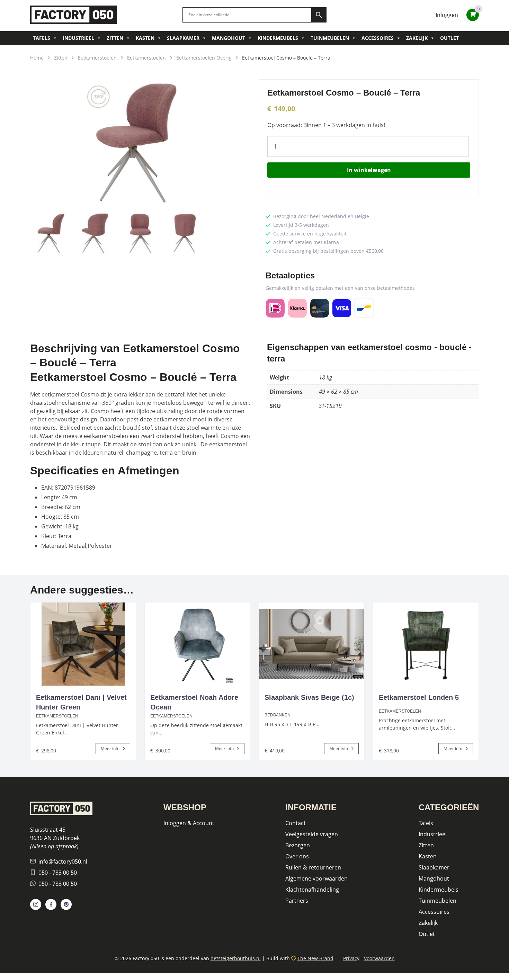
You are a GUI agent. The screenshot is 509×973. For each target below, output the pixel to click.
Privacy (351, 958)
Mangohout (228, 38)
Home (37, 57)
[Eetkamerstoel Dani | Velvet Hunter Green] (83, 644)
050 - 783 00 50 (57, 872)
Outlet (449, 38)
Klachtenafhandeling (312, 889)
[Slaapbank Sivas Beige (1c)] (311, 644)
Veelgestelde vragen (311, 834)
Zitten (115, 38)
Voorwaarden (379, 958)
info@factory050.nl (62, 861)
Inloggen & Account (188, 823)
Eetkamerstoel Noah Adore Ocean (194, 702)
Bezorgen (297, 845)
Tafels (41, 38)
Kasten (145, 38)
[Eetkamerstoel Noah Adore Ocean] (197, 644)
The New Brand (315, 958)
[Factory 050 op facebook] (50, 904)
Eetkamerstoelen (97, 57)
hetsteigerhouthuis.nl (236, 958)
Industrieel (78, 38)
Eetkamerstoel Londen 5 (419, 697)
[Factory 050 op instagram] (35, 904)
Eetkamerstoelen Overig (204, 57)
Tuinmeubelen (330, 38)
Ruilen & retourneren (313, 867)
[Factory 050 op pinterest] (66, 904)
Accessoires (377, 38)
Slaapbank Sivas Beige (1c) (309, 697)
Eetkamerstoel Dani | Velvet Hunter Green (81, 702)
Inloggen (447, 15)
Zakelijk (417, 38)
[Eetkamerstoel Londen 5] (426, 644)
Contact (295, 823)
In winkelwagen (369, 170)
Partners (296, 900)
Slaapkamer (183, 38)
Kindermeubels (278, 38)
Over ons (297, 856)
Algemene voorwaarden (316, 878)
